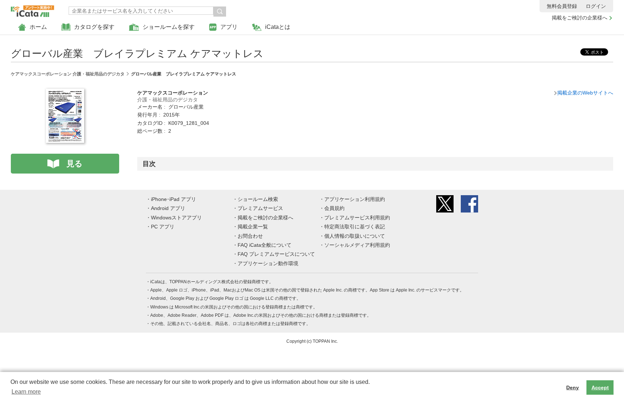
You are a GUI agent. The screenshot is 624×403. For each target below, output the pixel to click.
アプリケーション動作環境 (268, 263)
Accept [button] (600, 387)
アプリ (229, 27)
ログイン (596, 6)
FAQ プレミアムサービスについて (276, 254)
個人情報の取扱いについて (354, 236)
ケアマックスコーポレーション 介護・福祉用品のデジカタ (68, 73)
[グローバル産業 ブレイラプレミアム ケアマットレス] (65, 93)
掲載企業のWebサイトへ (585, 93)
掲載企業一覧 (253, 226)
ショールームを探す (169, 27)
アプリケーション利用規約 (354, 199)
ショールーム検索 (258, 199)
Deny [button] (572, 387)
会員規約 (334, 208)
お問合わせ (250, 236)
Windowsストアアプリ (176, 217)
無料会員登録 (562, 6)
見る (74, 163)
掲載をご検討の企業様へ (579, 18)
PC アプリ (162, 226)
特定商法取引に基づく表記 (354, 226)
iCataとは (277, 27)
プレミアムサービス (260, 208)
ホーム (38, 27)
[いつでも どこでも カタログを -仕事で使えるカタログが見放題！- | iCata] (32, 9)
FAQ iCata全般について (264, 245)
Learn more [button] (26, 392)
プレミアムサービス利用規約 (357, 217)
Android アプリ (168, 208)
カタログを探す (94, 27)
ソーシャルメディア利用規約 (357, 245)
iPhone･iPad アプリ (173, 199)
